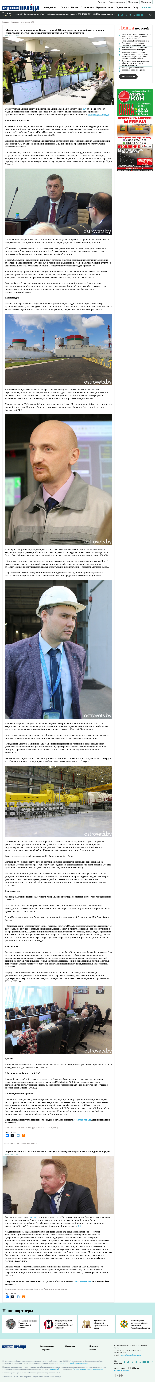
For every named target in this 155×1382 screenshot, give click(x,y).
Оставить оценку (121, 1370)
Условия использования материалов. (88, 1369)
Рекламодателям (117, 2)
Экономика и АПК (27, 22)
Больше (146, 7)
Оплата (92, 1350)
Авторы (101, 2)
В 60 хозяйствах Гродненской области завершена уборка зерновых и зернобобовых (134, 49)
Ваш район (50, 7)
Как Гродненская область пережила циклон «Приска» (134, 69)
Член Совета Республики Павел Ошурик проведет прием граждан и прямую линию (135, 43)
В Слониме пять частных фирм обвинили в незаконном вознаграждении (135, 63)
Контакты (146, 2)
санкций (33, 1217)
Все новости (127, 76)
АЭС (84, 109)
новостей (134, 28)
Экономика (87, 7)
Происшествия (104, 7)
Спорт (136, 7)
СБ (79, 1226)
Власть (65, 7)
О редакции (45, 1350)
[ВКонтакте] (7, 1135)
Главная (5, 22)
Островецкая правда (98, 114)
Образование (123, 7)
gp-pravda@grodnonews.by (130, 1355)
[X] (12, 1135)
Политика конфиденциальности (74, 1363)
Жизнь (74, 7)
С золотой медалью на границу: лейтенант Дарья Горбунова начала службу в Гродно (136, 56)
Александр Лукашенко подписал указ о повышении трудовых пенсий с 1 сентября (136, 36)
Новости (14, 22)
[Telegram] (18, 1135)
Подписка (133, 2)
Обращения (70, 1346)
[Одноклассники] (23, 1135)
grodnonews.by (54, 1369)
